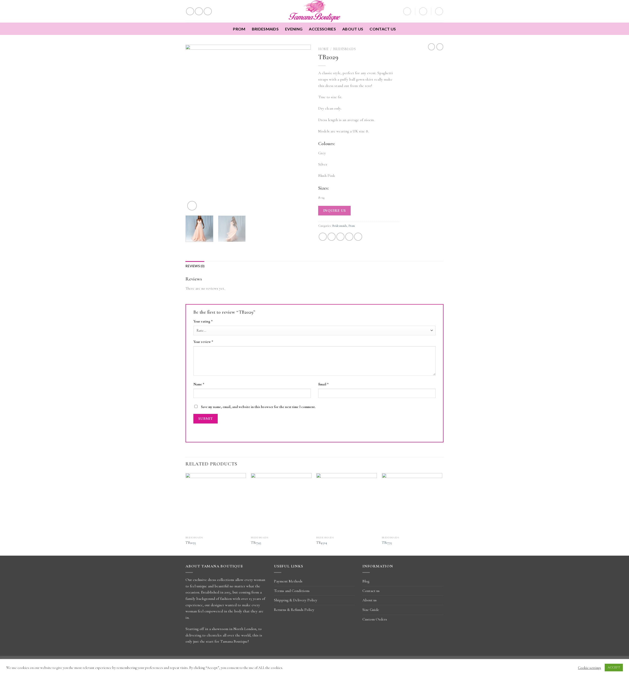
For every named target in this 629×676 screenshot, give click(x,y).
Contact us (383, 29)
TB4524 (321, 543)
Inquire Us (334, 210)
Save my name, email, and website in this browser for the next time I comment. (258, 407)
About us (352, 29)
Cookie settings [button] (589, 667)
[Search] (407, 11)
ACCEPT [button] (614, 667)
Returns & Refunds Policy (294, 609)
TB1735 (387, 543)
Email (323, 384)
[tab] (195, 266)
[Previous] (194, 128)
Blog (365, 581)
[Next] (302, 128)
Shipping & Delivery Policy (295, 600)
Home (323, 49)
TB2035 (191, 543)
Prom (239, 29)
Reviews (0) (195, 266)
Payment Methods (288, 581)
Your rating (203, 321)
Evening (293, 29)
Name (198, 384)
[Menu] (439, 11)
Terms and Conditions (292, 590)
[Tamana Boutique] (315, 11)
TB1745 (256, 543)
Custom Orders (374, 619)
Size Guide (370, 609)
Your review (203, 342)
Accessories (322, 29)
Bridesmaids (265, 29)
